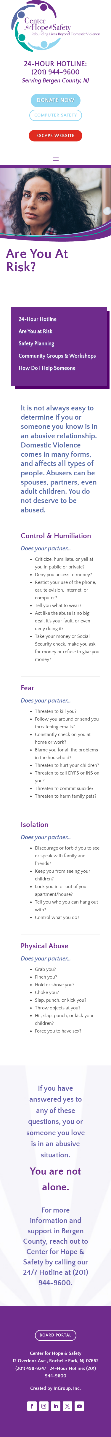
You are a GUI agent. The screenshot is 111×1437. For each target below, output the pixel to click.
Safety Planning (36, 344)
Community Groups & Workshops (57, 356)
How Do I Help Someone (47, 368)
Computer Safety (55, 115)
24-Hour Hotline (38, 319)
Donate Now (56, 100)
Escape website (55, 135)
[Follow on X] (67, 1406)
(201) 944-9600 (55, 72)
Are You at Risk (35, 331)
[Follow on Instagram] (44, 1406)
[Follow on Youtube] (79, 1406)
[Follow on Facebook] (32, 1406)
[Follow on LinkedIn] (55, 1406)
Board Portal (56, 1335)
